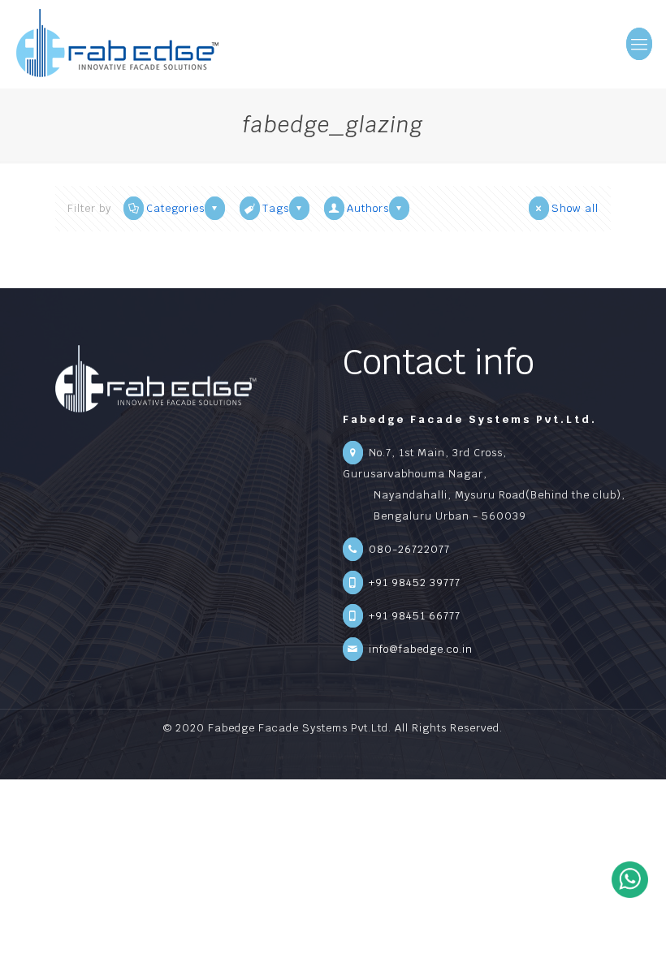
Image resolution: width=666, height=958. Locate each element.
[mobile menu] (640, 44)
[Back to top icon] (634, 931)
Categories (175, 208)
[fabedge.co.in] (117, 44)
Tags (275, 208)
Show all (575, 208)
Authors (368, 208)
